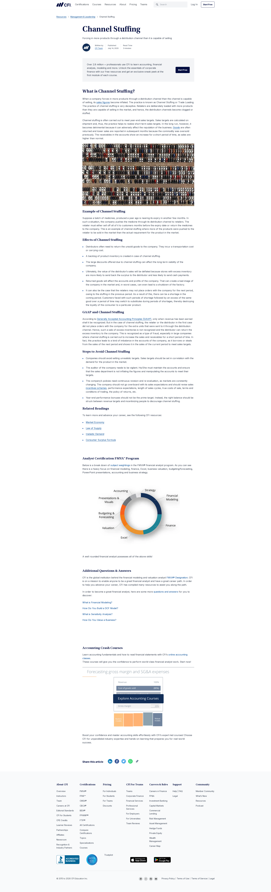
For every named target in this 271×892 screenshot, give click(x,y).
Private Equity (155, 833)
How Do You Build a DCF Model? (100, 608)
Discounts (107, 806)
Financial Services (134, 801)
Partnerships (62, 830)
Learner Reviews (64, 825)
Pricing (133, 4)
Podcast (199, 806)
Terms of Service (199, 878)
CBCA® (83, 806)
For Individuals (109, 791)
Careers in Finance (158, 791)
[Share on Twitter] (123, 762)
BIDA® (82, 810)
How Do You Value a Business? (99, 620)
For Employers (132, 813)
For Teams (108, 801)
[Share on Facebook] (117, 762)
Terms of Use (183, 878)
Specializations (87, 843)
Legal (175, 796)
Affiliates (60, 835)
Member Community (205, 791)
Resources (110, 4)
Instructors (61, 796)
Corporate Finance (135, 796)
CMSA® (83, 801)
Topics (83, 838)
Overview (60, 791)
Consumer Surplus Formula (101, 440)
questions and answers (166, 591)
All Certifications (87, 825)
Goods (176, 127)
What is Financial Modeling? (97, 602)
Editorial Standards (65, 810)
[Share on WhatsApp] (130, 762)
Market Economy (95, 422)
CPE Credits (61, 820)
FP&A (151, 796)
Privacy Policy (168, 878)
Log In (194, 4)
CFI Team (99, 48)
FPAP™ (83, 796)
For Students (109, 796)
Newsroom (61, 839)
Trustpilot (108, 855)
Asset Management (158, 823)
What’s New (201, 796)
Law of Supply (93, 428)
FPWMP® (84, 815)
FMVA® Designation (177, 577)
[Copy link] (137, 762)
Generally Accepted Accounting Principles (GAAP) (124, 319)
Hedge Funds (155, 828)
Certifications (82, 4)
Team (59, 801)
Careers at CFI (63, 806)
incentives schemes (96, 388)
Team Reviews (133, 823)
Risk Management (157, 818)
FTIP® (82, 820)
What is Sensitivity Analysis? (97, 614)
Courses (96, 4)
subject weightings (120, 465)
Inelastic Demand (95, 434)
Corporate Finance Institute (64, 4)
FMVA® (83, 791)
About (122, 4)
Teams (143, 4)
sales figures (103, 102)
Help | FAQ (178, 791)
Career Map (154, 846)
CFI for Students (63, 815)
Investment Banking (158, 801)
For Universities (133, 818)
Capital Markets (156, 806)
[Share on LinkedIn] (110, 762)
